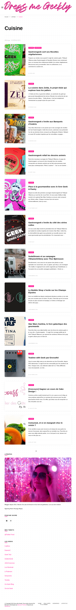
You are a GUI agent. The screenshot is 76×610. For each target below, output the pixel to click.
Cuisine (31, 47)
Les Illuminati (9, 567)
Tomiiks (7, 580)
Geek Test (8, 554)
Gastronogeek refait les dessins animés (47, 155)
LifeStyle (64, 603)
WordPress (7, 606)
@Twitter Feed (9, 534)
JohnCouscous (10, 563)
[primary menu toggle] (2, 7)
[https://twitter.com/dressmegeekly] (7, 520)
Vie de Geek (9, 588)
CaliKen (7, 546)
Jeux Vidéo (47, 603)
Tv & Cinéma (44, 604)
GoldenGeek (9, 559)
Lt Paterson (8, 571)
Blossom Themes (22, 605)
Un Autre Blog (9, 584)
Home (39, 603)
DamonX (7, 550)
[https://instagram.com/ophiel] (11, 520)
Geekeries (38, 47)
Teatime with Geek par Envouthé (43, 358)
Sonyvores (8, 576)
